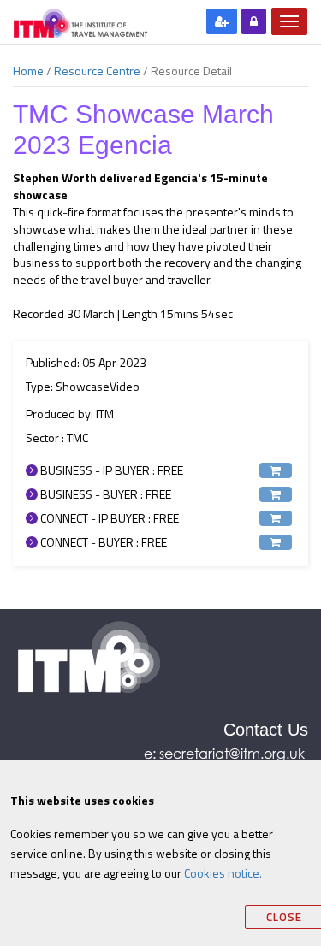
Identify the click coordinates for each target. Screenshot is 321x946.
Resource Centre (97, 71)
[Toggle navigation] (289, 21)
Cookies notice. (223, 873)
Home (28, 71)
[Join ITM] (221, 21)
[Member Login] (253, 21)
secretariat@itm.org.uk (233, 753)
